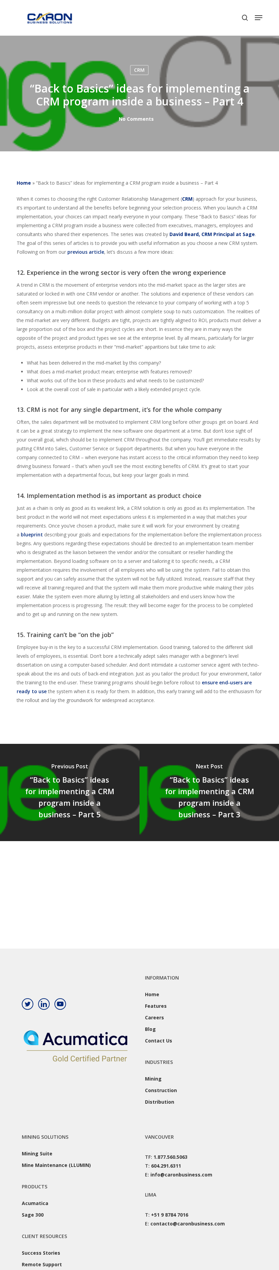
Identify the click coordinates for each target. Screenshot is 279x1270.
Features (156, 1006)
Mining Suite (37, 1153)
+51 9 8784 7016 (169, 1214)
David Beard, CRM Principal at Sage (212, 234)
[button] (258, 17)
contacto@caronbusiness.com (187, 1223)
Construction (161, 1090)
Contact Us (158, 1040)
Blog (150, 1029)
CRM (139, 70)
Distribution (159, 1102)
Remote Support (42, 1264)
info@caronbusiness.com (181, 1174)
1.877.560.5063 (170, 1157)
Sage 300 (33, 1214)
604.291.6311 (166, 1166)
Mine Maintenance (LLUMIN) (56, 1165)
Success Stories (41, 1253)
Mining (153, 1078)
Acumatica (35, 1203)
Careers (154, 1017)
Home (24, 183)
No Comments (136, 119)
